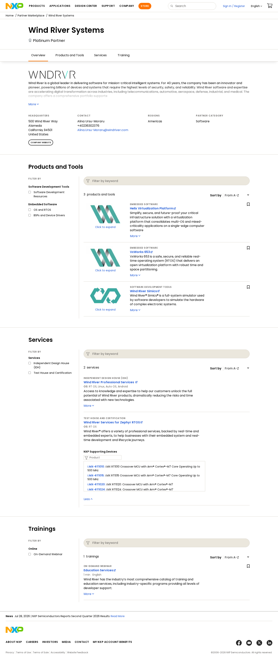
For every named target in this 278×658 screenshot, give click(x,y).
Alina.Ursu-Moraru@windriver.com (102, 130)
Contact (82, 642)
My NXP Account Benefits (112, 642)
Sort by (215, 195)
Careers (32, 642)
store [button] (145, 6)
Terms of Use (23, 652)
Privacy (10, 652)
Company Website (41, 142)
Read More (118, 616)
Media (66, 642)
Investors (50, 642)
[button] (256, 6)
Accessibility (58, 652)
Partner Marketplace (31, 15)
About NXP (14, 642)
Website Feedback (77, 652)
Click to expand (105, 227)
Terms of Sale (41, 652)
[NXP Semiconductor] (14, 6)
